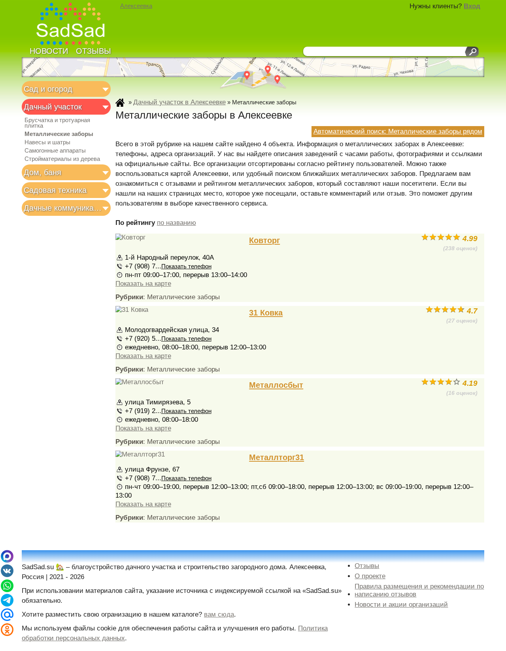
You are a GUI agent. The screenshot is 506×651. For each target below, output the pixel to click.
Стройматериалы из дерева (62, 159)
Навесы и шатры (47, 142)
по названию (176, 222)
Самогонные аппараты (55, 150)
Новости (49, 51)
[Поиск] (472, 52)
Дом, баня (42, 172)
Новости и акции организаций (401, 604)
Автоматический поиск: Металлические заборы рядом (397, 131)
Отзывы (93, 51)
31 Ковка (266, 312)
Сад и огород (48, 89)
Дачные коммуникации (64, 208)
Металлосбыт (276, 385)
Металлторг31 (276, 457)
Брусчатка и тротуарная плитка (57, 122)
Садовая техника (55, 190)
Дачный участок (53, 106)
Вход (472, 6)
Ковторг (264, 240)
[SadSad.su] (74, 24)
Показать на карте (143, 283)
